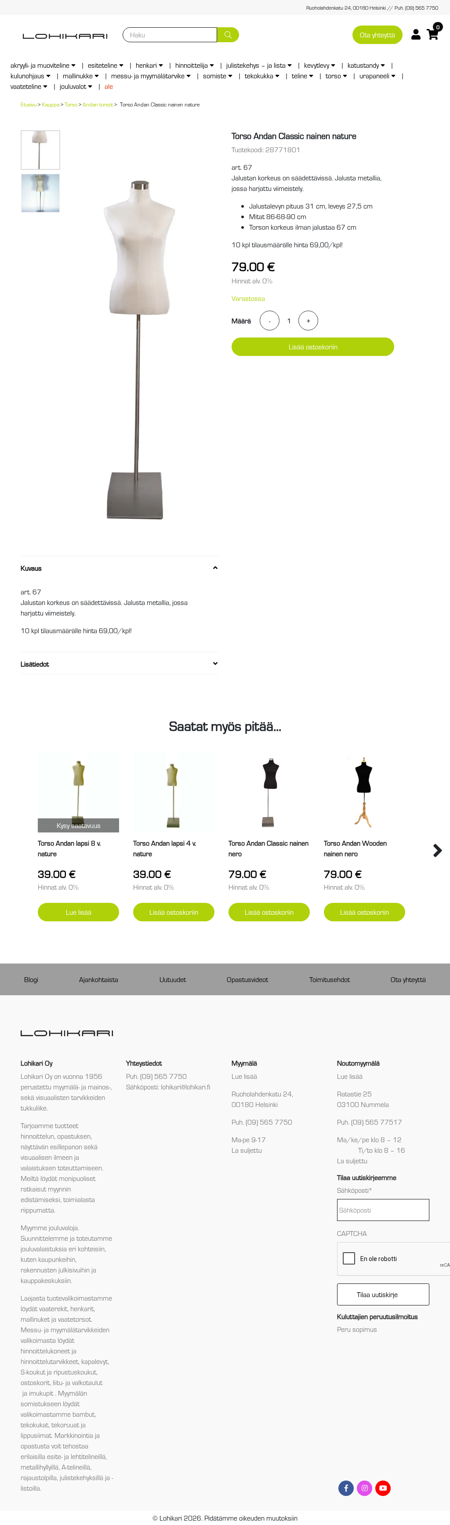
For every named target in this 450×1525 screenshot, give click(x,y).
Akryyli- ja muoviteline (40, 65)
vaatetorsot (74, 1318)
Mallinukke (78, 75)
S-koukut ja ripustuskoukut (58, 1371)
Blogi (31, 979)
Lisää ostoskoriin (313, 346)
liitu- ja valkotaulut (77, 1382)
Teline (299, 75)
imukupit (42, 1392)
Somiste (214, 75)
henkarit (82, 1308)
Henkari (146, 65)
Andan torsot (98, 104)
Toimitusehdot (329, 979)
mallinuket (35, 1318)
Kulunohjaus (27, 75)
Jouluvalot (73, 86)
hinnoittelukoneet (45, 1350)
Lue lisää (78, 911)
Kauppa (50, 104)
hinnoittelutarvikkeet (49, 1361)
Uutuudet (173, 979)
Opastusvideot (247, 979)
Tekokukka (259, 75)
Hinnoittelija (191, 65)
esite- (54, 1456)
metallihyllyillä (39, 1466)
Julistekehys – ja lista (256, 65)
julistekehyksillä (81, 1477)
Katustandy (363, 65)
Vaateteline (26, 86)
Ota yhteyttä (377, 34)
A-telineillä (76, 1466)
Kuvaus (31, 567)
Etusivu (28, 104)
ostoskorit (35, 1382)
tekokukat (34, 1424)
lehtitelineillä (88, 1456)
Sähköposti (355, 1190)
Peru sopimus (357, 1329)
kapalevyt (94, 1361)
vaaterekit (53, 1308)
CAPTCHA (352, 1233)
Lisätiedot (35, 663)
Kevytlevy (316, 65)
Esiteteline (102, 65)
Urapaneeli (374, 75)
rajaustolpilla (39, 1477)
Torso (333, 75)
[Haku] (228, 34)
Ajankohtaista (98, 979)
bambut (83, 1414)
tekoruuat (64, 1424)
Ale (109, 86)
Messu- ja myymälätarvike (148, 75)
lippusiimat (36, 1435)
